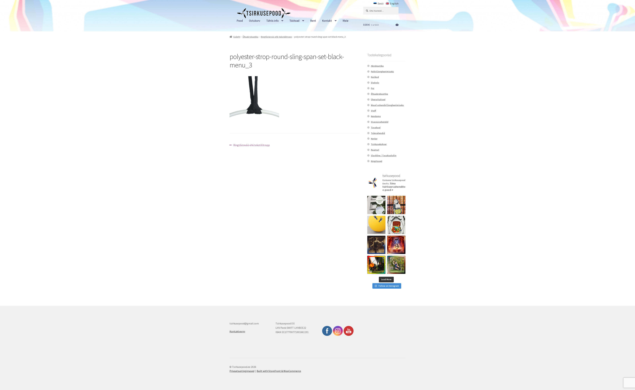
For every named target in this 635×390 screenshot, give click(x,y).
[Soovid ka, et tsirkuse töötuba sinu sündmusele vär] (376, 265)
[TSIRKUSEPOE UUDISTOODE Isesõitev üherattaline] (396, 245)
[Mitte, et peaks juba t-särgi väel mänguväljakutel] (396, 265)
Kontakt (327, 21)
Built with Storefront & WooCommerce (279, 371)
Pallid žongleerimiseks (382, 71)
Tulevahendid (378, 133)
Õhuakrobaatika (250, 36)
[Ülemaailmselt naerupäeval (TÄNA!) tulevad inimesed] (396, 225)
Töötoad (294, 21)
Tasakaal (376, 127)
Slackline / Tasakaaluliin (383, 155)
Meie (345, 21)
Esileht (236, 36)
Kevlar (374, 138)
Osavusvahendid (379, 121)
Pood (240, 21)
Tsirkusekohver (379, 144)
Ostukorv (254, 21)
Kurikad (375, 77)
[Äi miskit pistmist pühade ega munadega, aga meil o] (376, 245)
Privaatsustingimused (242, 371)
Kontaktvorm (237, 331)
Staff (373, 110)
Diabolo (375, 82)
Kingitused (376, 161)
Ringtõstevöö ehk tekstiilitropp (276, 36)
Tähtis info (272, 21)
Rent (313, 21)
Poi (372, 88)
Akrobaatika (377, 65)
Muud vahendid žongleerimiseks (387, 105)
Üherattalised (378, 99)
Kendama (376, 116)
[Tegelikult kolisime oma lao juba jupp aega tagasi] (376, 205)
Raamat (375, 149)
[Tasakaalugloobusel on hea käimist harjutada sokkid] (376, 225)
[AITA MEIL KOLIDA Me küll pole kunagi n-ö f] (396, 205)
